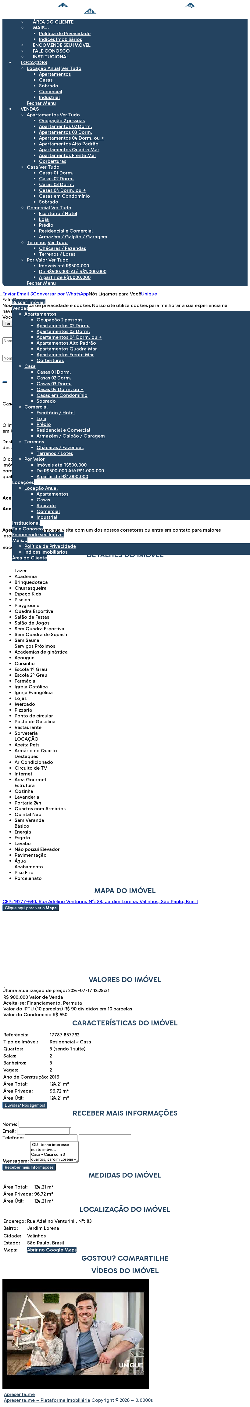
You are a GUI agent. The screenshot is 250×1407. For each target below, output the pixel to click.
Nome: (9, 1124)
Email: (9, 1131)
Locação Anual (43, 68)
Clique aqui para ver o (31, 907)
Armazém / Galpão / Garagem (73, 237)
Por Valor (37, 260)
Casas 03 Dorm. (56, 184)
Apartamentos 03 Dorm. (65, 132)
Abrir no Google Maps (52, 1250)
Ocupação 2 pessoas (62, 120)
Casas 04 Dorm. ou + (62, 190)
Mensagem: (15, 1161)
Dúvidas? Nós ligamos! (25, 1105)
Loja (44, 219)
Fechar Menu (41, 103)
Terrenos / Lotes (57, 254)
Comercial (50, 91)
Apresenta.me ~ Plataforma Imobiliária (47, 1400)
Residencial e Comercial (66, 231)
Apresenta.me (19, 1394)
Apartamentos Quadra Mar (69, 149)
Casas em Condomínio (64, 196)
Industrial (49, 97)
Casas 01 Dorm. (56, 173)
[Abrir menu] (2, 294)
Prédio (46, 225)
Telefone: (13, 1138)
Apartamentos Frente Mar (67, 155)
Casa (32, 167)
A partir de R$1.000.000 (65, 277)
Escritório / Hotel (58, 213)
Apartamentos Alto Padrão (68, 144)
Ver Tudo (71, 68)
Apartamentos (55, 74)
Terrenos (36, 242)
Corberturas (52, 161)
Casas (45, 80)
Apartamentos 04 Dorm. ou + (71, 138)
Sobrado (48, 86)
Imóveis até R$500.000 (64, 266)
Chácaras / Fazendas (62, 248)
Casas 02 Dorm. (56, 178)
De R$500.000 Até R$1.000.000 (72, 271)
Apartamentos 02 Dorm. (65, 126)
